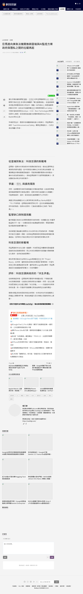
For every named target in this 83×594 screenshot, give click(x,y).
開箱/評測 (35, 9)
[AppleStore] (37, 581)
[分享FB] (4, 100)
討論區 (4, 534)
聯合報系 (51, 586)
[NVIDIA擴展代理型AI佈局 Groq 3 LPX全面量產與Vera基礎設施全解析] (40, 491)
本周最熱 (69, 61)
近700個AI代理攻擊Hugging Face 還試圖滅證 (14, 478)
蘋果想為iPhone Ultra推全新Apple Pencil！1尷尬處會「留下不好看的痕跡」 (30, 390)
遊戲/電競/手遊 (53, 9)
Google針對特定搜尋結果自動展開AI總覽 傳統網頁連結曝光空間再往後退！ (14, 453)
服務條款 (34, 586)
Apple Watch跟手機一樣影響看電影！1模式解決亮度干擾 (73, 108)
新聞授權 (28, 586)
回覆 (52, 557)
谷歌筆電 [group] (39, 14)
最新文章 (6, 9)
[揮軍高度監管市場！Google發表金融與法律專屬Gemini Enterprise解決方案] (14, 491)
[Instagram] (27, 581)
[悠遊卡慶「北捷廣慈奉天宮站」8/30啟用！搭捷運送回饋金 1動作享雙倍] (61, 125)
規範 (11, 399)
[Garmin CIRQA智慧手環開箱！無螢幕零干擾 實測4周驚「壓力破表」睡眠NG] (61, 84)
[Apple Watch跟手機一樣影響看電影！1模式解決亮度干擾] (61, 108)
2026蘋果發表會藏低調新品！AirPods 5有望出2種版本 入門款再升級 (46, 390)
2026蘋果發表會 (14, 374)
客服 (23, 586)
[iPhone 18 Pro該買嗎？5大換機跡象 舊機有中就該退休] (61, 68)
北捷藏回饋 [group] (6, 14)
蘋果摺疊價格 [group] (18, 14)
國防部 (39, 395)
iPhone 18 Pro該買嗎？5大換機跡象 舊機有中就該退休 (74, 68)
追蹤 (45, 395)
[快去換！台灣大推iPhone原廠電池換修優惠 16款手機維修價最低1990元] (61, 133)
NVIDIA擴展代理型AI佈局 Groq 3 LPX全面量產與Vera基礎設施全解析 (39, 502)
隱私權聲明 (44, 586)
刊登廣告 (14, 586)
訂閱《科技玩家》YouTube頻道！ (33, 315)
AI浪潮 (62, 9)
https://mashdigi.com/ (29, 421)
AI (17, 395)
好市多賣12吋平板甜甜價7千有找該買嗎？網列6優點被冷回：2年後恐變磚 (73, 76)
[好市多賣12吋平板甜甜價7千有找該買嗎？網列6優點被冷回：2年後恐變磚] (61, 76)
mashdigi (29, 304)
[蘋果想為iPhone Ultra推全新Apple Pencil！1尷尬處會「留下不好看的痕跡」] (31, 382)
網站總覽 (68, 586)
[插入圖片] (47, 557)
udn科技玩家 (5, 40)
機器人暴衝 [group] (29, 14)
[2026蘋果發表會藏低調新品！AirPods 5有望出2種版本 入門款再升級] (47, 382)
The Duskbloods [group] (51, 14)
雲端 (27, 395)
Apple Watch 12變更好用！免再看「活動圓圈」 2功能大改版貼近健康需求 (16, 390)
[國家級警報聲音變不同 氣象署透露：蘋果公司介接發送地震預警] (61, 92)
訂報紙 (56, 586)
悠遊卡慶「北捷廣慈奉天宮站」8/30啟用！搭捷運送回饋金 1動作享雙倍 (74, 125)
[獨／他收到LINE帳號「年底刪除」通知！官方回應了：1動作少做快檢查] (61, 117)
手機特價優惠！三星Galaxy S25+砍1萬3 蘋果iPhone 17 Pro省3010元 (74, 141)
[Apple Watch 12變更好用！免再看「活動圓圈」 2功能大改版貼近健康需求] (16, 382)
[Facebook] (24, 581)
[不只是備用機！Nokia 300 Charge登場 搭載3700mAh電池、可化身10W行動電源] (61, 100)
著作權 (38, 586)
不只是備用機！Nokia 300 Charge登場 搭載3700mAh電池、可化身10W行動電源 (74, 100)
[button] (78, 4)
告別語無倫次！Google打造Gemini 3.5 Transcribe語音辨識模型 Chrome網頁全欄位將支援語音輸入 (40, 453)
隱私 (50, 395)
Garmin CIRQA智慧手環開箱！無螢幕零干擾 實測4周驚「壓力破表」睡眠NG (74, 84)
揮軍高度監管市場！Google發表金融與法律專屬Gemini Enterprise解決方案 (14, 502)
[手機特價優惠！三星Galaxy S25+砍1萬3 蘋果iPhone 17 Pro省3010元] (61, 141)
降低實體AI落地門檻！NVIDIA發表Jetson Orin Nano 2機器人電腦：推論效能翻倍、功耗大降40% (40, 478)
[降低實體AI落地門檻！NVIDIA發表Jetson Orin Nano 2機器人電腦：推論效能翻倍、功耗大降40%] (40, 467)
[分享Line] (4, 105)
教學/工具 (70, 9)
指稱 (25, 99)
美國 (22, 395)
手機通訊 (15, 9)
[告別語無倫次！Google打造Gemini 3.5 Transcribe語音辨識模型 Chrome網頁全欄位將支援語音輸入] (40, 442)
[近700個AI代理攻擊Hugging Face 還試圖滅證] (14, 467)
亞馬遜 (12, 395)
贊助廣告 (5, 507)
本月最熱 (77, 61)
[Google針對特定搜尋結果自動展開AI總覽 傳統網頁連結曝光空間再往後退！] (14, 442)
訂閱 (56, 582)
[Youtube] (76, 4)
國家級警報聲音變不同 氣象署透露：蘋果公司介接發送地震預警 (74, 92)
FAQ (20, 586)
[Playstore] (34, 581)
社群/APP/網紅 (25, 9)
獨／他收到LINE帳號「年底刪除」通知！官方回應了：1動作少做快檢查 (74, 117)
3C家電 (43, 9)
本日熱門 (60, 61)
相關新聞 (5, 431)
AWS (32, 395)
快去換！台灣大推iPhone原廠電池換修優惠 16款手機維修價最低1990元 (73, 133)
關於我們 (62, 586)
